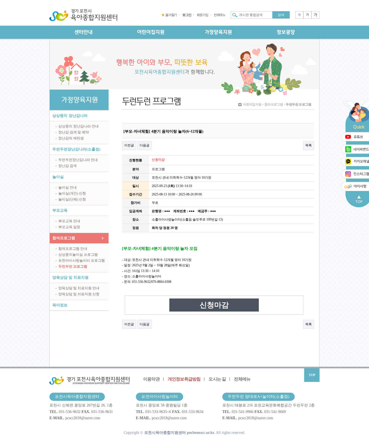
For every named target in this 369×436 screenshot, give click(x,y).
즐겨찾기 (171, 15)
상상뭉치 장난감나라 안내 (78, 126)
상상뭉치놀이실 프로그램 (78, 255)
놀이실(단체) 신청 (72, 199)
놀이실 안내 (67, 187)
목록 (308, 145)
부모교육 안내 (69, 221)
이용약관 (151, 379)
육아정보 (60, 305)
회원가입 (202, 15)
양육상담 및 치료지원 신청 (78, 294)
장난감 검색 (67, 166)
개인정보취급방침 (184, 379)
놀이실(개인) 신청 (72, 193)
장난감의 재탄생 (71, 138)
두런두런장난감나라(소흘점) (76, 149)
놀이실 (58, 177)
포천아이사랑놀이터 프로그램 (81, 260)
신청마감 (214, 305)
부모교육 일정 (69, 227)
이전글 (129, 145)
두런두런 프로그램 (72, 266)
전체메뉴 (219, 15)
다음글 (144, 145)
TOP (312, 375)
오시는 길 (217, 379)
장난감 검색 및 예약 (73, 132)
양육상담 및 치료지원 (70, 278)
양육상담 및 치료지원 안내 (78, 288)
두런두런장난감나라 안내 (78, 160)
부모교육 (60, 210)
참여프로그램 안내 (72, 249)
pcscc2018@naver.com (82, 418)
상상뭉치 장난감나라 (70, 116)
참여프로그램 (63, 238)
